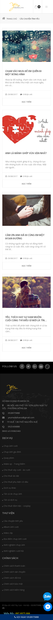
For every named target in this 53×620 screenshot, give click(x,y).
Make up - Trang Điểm (14, 463)
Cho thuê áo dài (11, 475)
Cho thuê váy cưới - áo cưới (17, 469)
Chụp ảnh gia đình (12, 451)
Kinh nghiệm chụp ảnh (14, 545)
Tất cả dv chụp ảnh (13, 493)
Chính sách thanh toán (14, 565)
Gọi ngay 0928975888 (27, 617)
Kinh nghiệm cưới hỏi (14, 551)
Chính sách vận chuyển (14, 571)
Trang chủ (11, 18)
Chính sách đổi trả (12, 577)
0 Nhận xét (27, 94)
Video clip (8, 533)
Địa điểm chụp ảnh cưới (15, 539)
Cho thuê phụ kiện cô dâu (16, 481)
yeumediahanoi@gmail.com (21, 417)
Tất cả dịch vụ (10, 499)
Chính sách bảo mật (13, 583)
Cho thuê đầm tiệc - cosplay (17, 505)
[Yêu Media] (16, 7)
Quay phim (9, 457)
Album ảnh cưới (11, 527)
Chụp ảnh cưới (11, 445)
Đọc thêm (26, 102)
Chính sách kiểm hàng (14, 589)
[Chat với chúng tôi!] (47, 606)
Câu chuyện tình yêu (13, 521)
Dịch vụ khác (10, 487)
